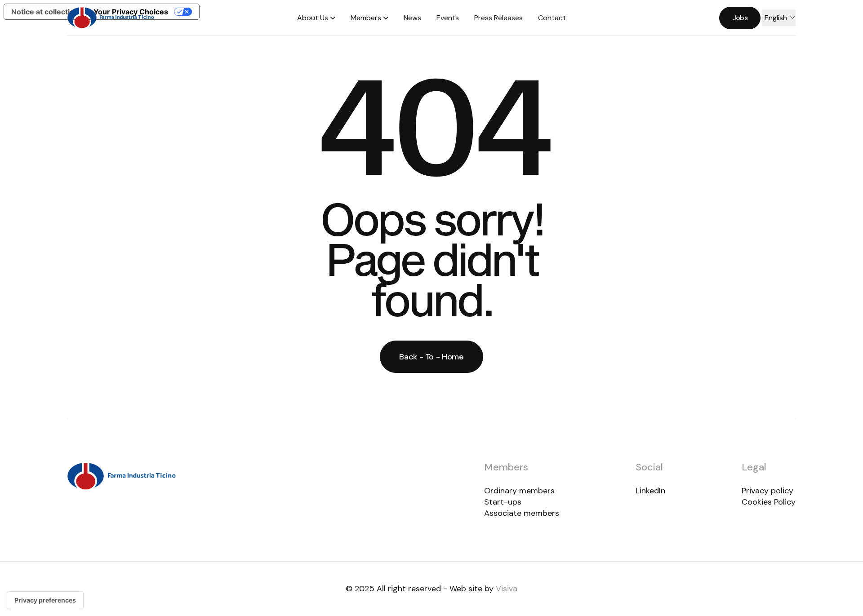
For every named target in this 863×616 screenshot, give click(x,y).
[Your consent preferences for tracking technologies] (45, 600)
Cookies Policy (769, 501)
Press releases (498, 17)
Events (447, 17)
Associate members (521, 513)
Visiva (506, 588)
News (412, 17)
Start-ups (502, 501)
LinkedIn (650, 490)
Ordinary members (519, 490)
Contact (552, 17)
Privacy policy (767, 490)
